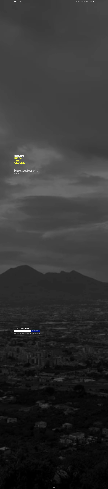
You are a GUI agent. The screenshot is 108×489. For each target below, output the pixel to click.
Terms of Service (35, 333)
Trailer (17, 173)
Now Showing (78, 1)
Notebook (83, 1)
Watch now (35, 330)
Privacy (39, 333)
